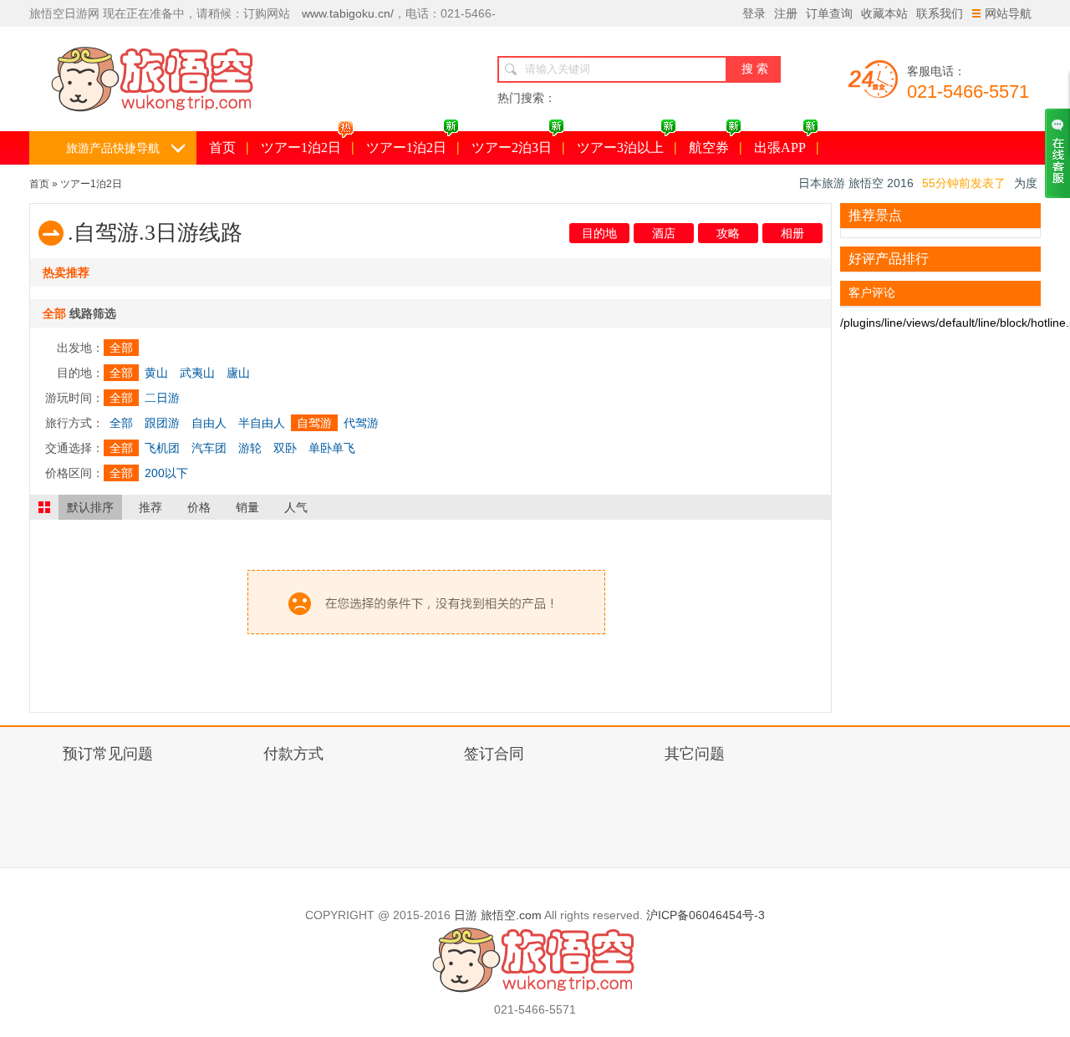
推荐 (150, 507)
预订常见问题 (108, 753)
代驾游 (361, 423)
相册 (792, 233)
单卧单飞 (331, 448)
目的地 (599, 233)
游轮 (250, 448)
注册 (785, 13)
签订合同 (494, 753)
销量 (247, 507)
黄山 (156, 372)
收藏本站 (884, 13)
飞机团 (162, 448)
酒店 (663, 233)
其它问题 (695, 753)
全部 (121, 347)
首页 (222, 147)
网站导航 (1008, 13)
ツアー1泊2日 (301, 147)
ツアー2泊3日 (511, 147)
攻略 (728, 233)
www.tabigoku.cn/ (348, 13)
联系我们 (939, 13)
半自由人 (261, 423)
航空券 (709, 147)
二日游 (162, 397)
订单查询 (829, 13)
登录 (754, 13)
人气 (296, 507)
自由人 (209, 423)
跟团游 (162, 423)
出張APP (780, 147)
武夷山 (197, 372)
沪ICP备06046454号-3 (705, 915)
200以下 (166, 473)
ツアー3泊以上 (620, 147)
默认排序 (90, 507)
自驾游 (314, 423)
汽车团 (209, 448)
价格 (199, 507)
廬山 (238, 372)
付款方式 (293, 753)
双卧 (285, 448)
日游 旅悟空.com (498, 915)
